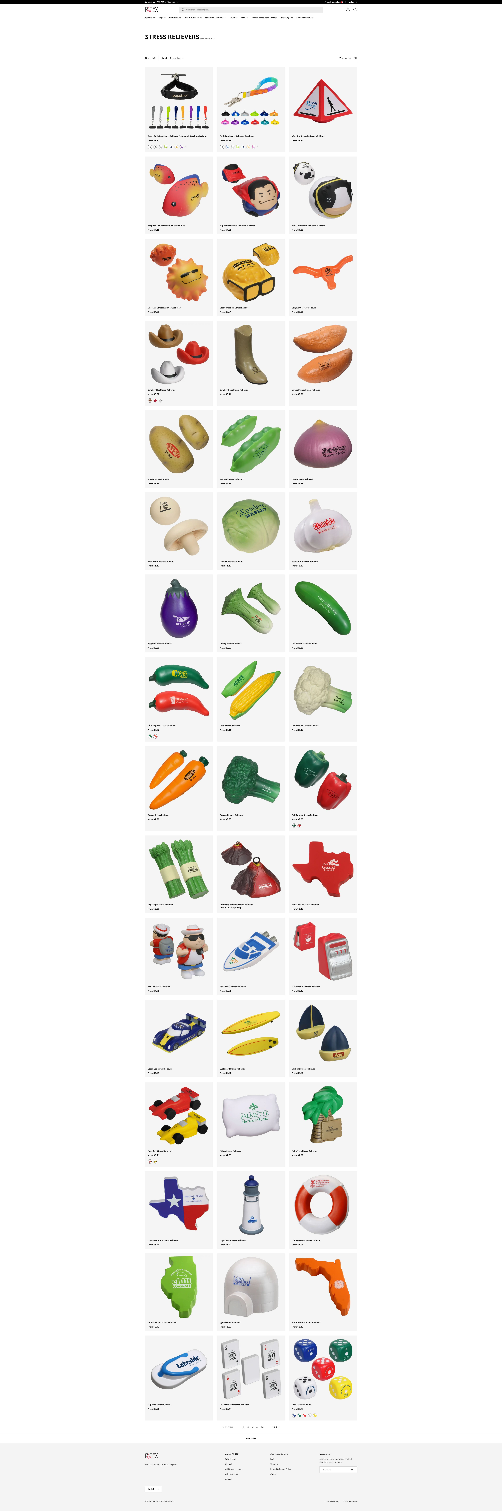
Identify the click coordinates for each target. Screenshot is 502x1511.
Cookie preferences (350, 1501)
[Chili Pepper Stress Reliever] (179, 690)
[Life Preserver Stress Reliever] (323, 1205)
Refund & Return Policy (280, 1469)
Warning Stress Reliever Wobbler (308, 136)
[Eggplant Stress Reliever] (179, 608)
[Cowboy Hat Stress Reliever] (179, 354)
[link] (228, 1426)
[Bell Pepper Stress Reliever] (323, 780)
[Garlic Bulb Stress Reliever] (323, 526)
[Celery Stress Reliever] (251, 608)
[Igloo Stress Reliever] (251, 1287)
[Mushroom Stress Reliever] (179, 526)
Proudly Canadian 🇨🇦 (334, 2)
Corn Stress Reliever (230, 725)
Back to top (251, 1438)
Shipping (274, 1464)
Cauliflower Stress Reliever (305, 725)
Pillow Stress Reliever (230, 1151)
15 (262, 1426)
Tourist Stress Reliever (159, 986)
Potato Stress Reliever (159, 479)
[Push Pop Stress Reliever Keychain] (251, 101)
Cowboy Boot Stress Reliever (234, 390)
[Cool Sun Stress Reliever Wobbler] (179, 272)
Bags (160, 17)
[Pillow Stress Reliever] (251, 1115)
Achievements (231, 1474)
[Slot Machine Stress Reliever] (323, 951)
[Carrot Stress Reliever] (179, 780)
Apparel (148, 17)
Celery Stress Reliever (230, 643)
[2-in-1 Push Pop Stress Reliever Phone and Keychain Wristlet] (179, 101)
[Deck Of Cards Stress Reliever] (251, 1369)
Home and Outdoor (214, 17)
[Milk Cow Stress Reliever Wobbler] (323, 190)
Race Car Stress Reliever (160, 1151)
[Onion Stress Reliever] (323, 444)
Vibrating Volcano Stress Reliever (236, 904)
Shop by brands (303, 17)
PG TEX (152, 1501)
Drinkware (173, 17)
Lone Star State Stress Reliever (163, 1240)
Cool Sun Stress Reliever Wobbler (164, 307)
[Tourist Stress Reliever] (179, 951)
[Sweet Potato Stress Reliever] (323, 354)
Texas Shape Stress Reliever (305, 904)
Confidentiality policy (332, 1501)
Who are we (230, 1459)
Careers (228, 1479)
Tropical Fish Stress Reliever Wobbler (166, 225)
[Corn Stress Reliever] (251, 690)
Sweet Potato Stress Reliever (306, 390)
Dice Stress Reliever (301, 1404)
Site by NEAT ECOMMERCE (164, 1501)
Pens (243, 17)
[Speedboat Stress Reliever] (251, 951)
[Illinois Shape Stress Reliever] (179, 1287)
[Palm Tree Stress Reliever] (323, 1115)
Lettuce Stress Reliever (231, 561)
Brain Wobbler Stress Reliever (234, 307)
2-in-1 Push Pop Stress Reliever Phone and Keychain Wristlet (177, 136)
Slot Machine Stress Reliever (306, 986)
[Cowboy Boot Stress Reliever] (251, 354)
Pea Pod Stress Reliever (231, 479)
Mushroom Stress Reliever (161, 561)
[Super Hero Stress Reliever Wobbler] (251, 190)
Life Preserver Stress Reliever (306, 1240)
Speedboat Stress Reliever (233, 986)
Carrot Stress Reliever (158, 815)
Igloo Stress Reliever (230, 1322)
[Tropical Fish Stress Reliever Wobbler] (179, 190)
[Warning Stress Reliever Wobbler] (323, 101)
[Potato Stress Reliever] (179, 444)
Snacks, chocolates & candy (264, 17)
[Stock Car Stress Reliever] (179, 1033)
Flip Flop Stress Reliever (159, 1404)
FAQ (272, 1459)
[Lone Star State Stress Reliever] (179, 1205)
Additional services (233, 1469)
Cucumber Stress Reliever (304, 643)
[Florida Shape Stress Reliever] (323, 1287)
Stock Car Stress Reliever (160, 1068)
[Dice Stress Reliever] (323, 1369)
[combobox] (251, 10)
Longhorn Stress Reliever (304, 307)
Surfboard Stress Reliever (232, 1068)
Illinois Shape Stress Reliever (162, 1322)
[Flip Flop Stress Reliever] (179, 1369)
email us (175, 2)
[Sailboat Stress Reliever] (323, 1033)
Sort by (165, 58)
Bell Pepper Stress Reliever (305, 815)
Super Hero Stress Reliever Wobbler (237, 225)
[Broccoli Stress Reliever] (251, 780)
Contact (273, 1474)
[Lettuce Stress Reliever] (251, 526)
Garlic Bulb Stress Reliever (305, 561)
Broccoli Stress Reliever (231, 815)
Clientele (229, 1464)
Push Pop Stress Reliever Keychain (237, 136)
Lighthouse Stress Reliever (233, 1240)
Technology (285, 17)
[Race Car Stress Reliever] (179, 1115)
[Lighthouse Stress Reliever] (251, 1205)
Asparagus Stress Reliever (160, 904)
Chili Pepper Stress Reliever (161, 725)
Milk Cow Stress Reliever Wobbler (308, 225)
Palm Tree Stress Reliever (304, 1151)
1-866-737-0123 (162, 2)
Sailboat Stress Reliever (303, 1068)
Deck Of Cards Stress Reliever (234, 1404)
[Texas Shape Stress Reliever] (323, 869)
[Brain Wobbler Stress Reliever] (251, 272)
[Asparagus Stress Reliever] (179, 869)
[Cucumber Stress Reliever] (323, 608)
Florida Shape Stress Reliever (306, 1322)
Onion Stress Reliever (302, 479)
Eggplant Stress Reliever (160, 643)
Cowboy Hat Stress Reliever (161, 390)
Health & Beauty (191, 17)
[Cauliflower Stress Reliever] (323, 690)
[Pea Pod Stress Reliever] (251, 444)
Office (232, 17)
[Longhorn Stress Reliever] (323, 272)
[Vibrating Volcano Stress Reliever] (251, 869)
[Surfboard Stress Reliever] (251, 1033)
